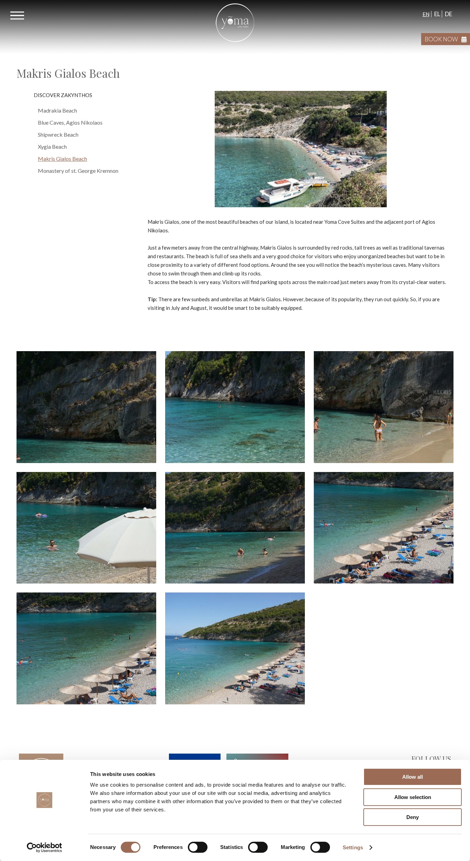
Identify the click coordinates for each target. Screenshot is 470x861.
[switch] (197, 847)
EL (436, 14)
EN (426, 14)
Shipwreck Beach (58, 134)
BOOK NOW (441, 39)
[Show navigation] (17, 15)
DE (448, 14)
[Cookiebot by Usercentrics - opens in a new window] (44, 847)
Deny (412, 817)
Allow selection (412, 797)
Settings (353, 847)
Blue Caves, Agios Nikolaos (70, 122)
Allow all (412, 777)
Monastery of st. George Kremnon (78, 170)
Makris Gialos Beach (62, 158)
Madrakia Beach (57, 110)
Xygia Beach (52, 146)
